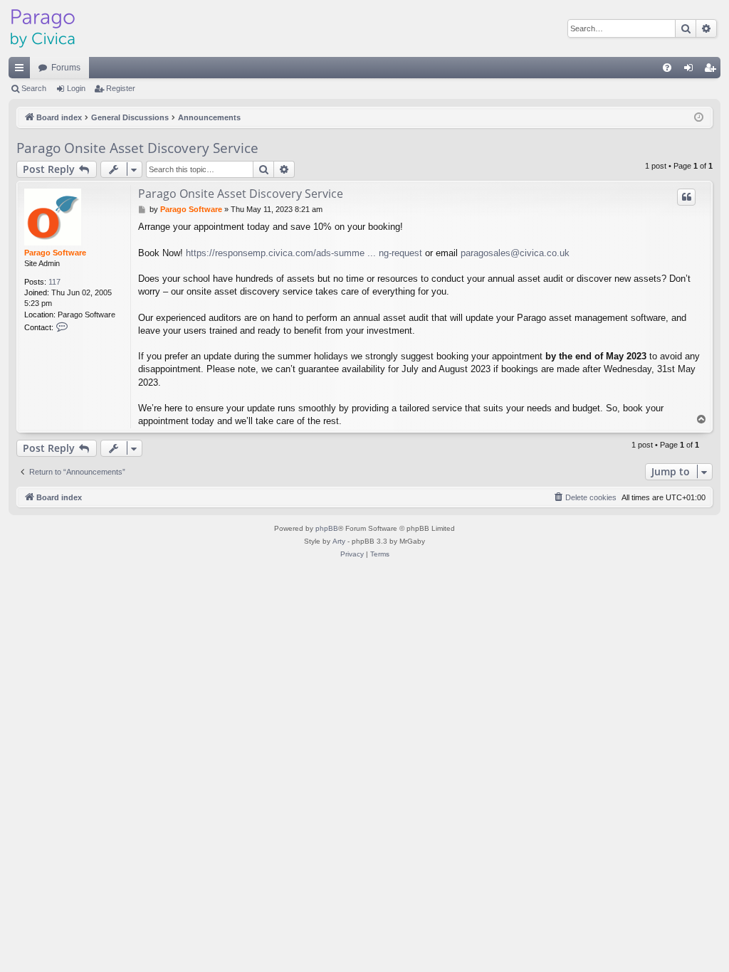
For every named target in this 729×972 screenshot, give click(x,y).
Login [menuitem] (691, 70)
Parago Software (55, 252)
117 (54, 282)
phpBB (326, 528)
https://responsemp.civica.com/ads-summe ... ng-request (304, 253)
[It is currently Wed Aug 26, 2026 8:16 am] (698, 118)
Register (120, 88)
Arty (338, 541)
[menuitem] (667, 67)
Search (33, 88)
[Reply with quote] (686, 197)
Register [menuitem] (712, 70)
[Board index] (43, 28)
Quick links (22, 70)
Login (76, 88)
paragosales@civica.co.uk (515, 253)
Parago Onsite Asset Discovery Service (137, 148)
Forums (65, 68)
